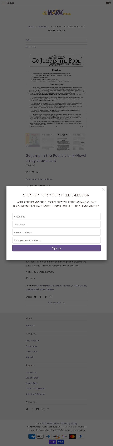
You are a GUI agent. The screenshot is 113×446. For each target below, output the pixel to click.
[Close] (103, 189)
